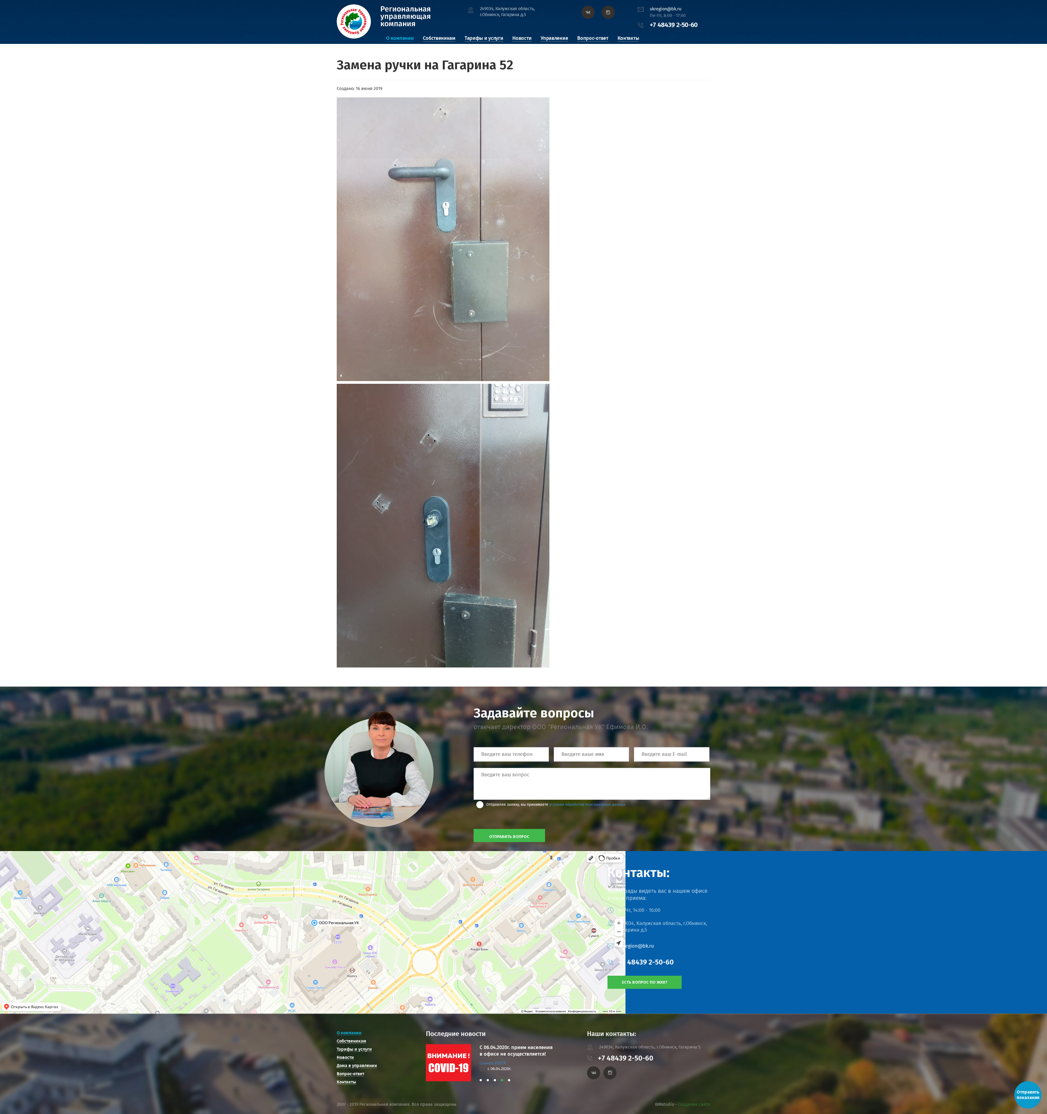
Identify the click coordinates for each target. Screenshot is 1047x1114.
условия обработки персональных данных (587, 804)
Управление (554, 38)
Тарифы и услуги (484, 38)
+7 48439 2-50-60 (673, 25)
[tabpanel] (490, 1062)
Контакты (628, 38)
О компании (400, 38)
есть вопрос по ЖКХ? (644, 982)
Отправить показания (1028, 1094)
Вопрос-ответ (592, 38)
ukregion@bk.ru (665, 8)
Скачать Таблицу (495, 1062)
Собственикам (439, 38)
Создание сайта (694, 1104)
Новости (521, 38)
